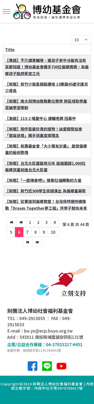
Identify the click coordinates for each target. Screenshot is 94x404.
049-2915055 (32, 318)
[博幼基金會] (47, 11)
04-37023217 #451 (64, 344)
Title (9, 49)
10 (53, 232)
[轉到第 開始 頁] (11, 222)
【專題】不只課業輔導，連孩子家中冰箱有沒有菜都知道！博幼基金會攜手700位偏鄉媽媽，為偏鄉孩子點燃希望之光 (47, 66)
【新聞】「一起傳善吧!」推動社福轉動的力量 (43, 180)
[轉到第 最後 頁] (37, 242)
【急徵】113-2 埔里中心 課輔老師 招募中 (40, 118)
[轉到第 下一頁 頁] (28, 242)
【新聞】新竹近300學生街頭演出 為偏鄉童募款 (45, 191)
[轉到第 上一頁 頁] (21, 222)
